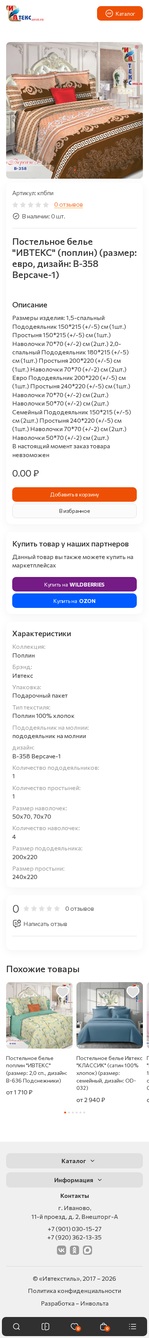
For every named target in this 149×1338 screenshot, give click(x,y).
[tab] (75, 170)
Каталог (125, 13)
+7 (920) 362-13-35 (74, 1237)
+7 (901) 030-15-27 (75, 1228)
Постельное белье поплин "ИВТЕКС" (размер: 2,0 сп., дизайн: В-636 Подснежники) (36, 1069)
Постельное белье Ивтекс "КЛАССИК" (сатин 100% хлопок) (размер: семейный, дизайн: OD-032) (109, 1073)
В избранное (74, 510)
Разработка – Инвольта (75, 1303)
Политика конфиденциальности (74, 1290)
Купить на (74, 584)
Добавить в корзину (74, 494)
